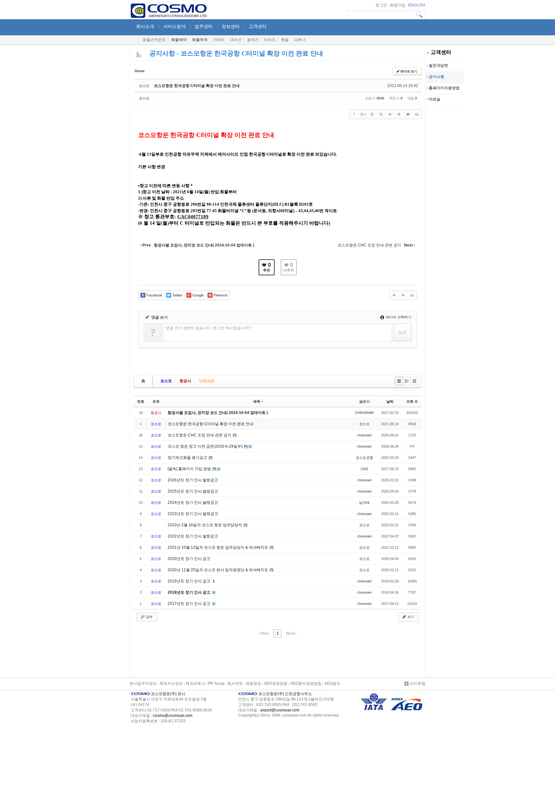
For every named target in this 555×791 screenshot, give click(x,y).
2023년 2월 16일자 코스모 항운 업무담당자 (205, 525)
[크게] (371, 114)
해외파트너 (195, 683)
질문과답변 (438, 65)
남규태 (364, 502)
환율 (285, 40)
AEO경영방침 (275, 683)
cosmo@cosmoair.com (172, 715)
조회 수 (412, 401)
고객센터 (441, 52)
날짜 (389, 401)
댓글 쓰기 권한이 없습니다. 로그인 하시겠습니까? (208, 328)
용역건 (253, 40)
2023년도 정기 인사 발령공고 (193, 514)
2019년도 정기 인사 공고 (189, 581)
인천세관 (206, 381)
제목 (256, 401)
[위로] (389, 114)
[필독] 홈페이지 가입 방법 (190, 469)
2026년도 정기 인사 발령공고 (193, 480)
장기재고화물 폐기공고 (188, 457)
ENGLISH (416, 5)
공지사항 (436, 76)
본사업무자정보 (143, 683)
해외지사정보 (171, 683)
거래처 (219, 40)
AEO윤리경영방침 (306, 683)
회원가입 (397, 5)
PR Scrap (216, 683)
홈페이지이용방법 (444, 88)
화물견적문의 (154, 40)
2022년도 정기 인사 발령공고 (193, 536)
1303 (364, 469)
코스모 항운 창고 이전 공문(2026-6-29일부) (205, 446)
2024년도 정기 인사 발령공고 (193, 502)
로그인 (381, 5)
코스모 (144, 98)
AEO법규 (332, 683)
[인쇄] (416, 114)
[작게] (380, 114)
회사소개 (145, 26)
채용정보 (253, 683)
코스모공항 (364, 458)
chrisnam (364, 435)
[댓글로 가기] (407, 114)
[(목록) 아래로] (398, 114)
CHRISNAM (364, 413)
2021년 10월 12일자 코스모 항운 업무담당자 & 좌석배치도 (218, 547)
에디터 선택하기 (398, 317)
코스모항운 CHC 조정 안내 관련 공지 (200, 435)
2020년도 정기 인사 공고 (189, 558)
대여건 (236, 40)
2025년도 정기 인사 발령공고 (193, 491)
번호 (140, 401)
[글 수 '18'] (144, 381)
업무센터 (204, 26)
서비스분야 (174, 26)
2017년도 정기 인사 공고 (189, 603)
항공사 (185, 381)
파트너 (300, 40)
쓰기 (410, 617)
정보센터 (231, 26)
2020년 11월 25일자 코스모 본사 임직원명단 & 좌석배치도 (218, 570)
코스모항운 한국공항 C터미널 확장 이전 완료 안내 (197, 85)
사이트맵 (417, 683)
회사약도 (235, 683)
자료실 (434, 99)
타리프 (270, 40)
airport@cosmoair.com (279, 710)
